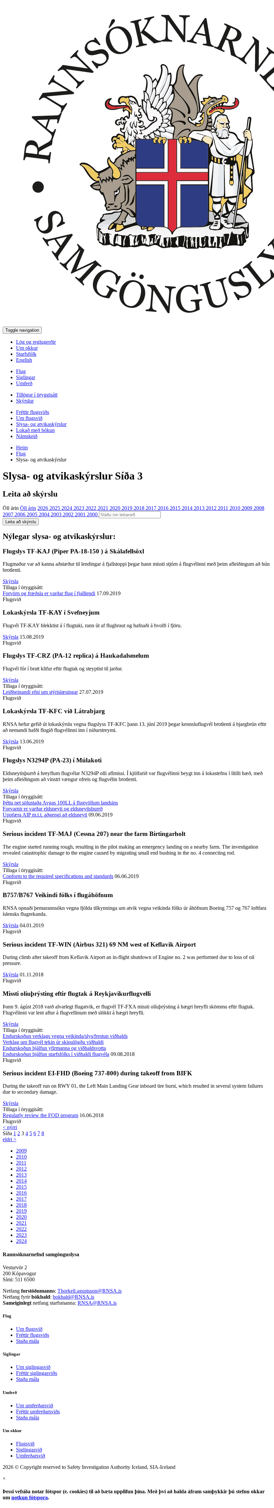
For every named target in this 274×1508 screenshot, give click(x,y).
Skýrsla (10, 581)
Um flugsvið (29, 418)
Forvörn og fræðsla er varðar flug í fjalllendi (49, 593)
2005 (33, 514)
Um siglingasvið (33, 1367)
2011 (224, 508)
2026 (43, 508)
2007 (9, 514)
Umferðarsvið (30, 1456)
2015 (176, 508)
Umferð (24, 383)
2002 (69, 514)
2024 (67, 508)
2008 (259, 508)
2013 (200, 508)
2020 (116, 508)
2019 (128, 508)
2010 (236, 508)
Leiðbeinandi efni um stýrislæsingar (40, 692)
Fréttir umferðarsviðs (38, 1411)
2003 (57, 514)
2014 (188, 508)
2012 (212, 508)
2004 (45, 514)
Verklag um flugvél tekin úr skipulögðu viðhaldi (53, 1042)
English (24, 360)
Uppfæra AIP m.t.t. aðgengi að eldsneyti (45, 815)
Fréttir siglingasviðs (36, 1373)
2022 (92, 508)
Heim (22, 447)
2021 (104, 508)
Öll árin (11, 508)
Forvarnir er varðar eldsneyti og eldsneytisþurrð (53, 809)
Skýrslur (25, 401)
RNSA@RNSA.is (97, 1303)
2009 (248, 508)
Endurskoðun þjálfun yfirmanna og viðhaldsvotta (54, 1048)
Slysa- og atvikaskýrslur (41, 424)
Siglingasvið (29, 1449)
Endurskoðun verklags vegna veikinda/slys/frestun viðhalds (65, 1036)
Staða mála (27, 1341)
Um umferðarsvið (34, 1405)
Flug (21, 371)
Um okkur (27, 348)
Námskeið (26, 436)
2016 (164, 508)
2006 (21, 514)
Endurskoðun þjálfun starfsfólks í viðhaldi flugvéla (56, 1054)
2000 (93, 514)
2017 (152, 508)
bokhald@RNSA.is (73, 1297)
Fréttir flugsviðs (32, 412)
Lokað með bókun (35, 430)
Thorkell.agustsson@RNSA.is (89, 1291)
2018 (140, 508)
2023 (80, 508)
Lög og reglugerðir (36, 342)
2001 (81, 514)
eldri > (9, 1139)
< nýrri (10, 1127)
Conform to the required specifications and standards (58, 876)
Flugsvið (25, 1443)
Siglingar (25, 377)
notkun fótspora (29, 1497)
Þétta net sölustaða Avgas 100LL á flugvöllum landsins (60, 802)
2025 (55, 508)
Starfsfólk (26, 354)
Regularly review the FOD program (40, 1115)
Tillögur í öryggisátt (36, 395)
